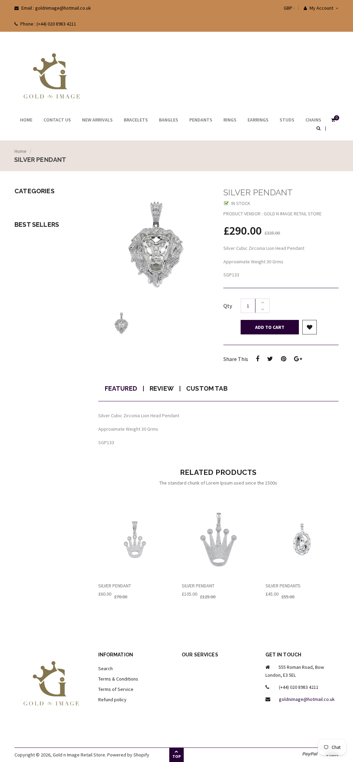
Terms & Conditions (118, 679)
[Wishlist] (309, 327)
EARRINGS (258, 120)
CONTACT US (57, 120)
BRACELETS (136, 120)
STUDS (287, 120)
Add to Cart (269, 327)
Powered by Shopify (128, 755)
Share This (235, 358)
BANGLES (168, 120)
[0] (333, 120)
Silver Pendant (114, 586)
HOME (26, 120)
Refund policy (112, 699)
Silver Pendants (283, 586)
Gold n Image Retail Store (79, 755)
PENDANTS (200, 120)
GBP (281, 8)
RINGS (229, 120)
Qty (227, 305)
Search (105, 668)
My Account (321, 8)
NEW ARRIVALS (97, 120)
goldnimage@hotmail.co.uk (307, 699)
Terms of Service (115, 689)
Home (20, 151)
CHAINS (313, 120)
